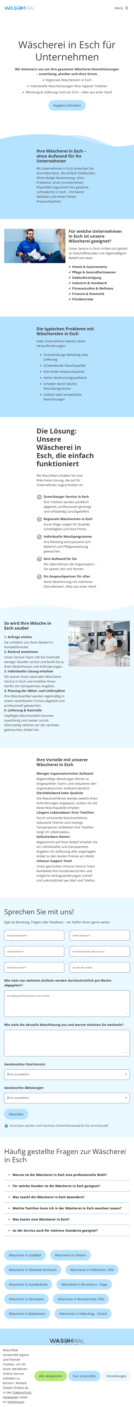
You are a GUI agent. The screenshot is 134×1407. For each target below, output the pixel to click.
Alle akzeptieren (50, 1376)
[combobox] (67, 1074)
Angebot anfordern (67, 105)
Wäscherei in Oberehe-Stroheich (33, 1270)
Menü (119, 8)
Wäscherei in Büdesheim (27, 1314)
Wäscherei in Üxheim (70, 1255)
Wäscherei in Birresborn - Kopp (84, 1284)
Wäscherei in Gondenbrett (28, 1284)
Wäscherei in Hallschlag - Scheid (83, 1314)
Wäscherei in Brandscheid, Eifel (81, 1299)
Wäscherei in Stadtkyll (25, 1255)
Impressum (16, 1402)
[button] (67, 1174)
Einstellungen (116, 1376)
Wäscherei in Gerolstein (26, 1299)
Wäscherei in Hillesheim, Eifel (92, 1270)
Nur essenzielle (84, 1376)
